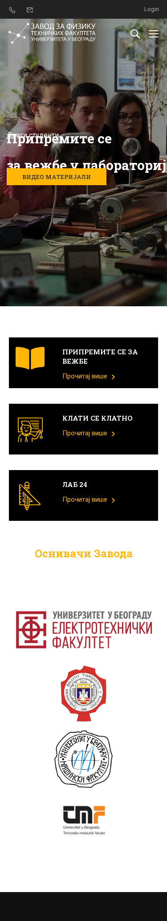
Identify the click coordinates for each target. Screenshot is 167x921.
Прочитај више (85, 376)
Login (151, 9)
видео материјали (56, 177)
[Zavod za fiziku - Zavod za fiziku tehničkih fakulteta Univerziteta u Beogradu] (52, 33)
